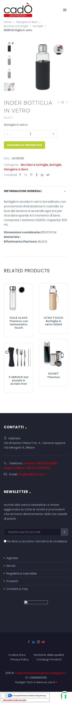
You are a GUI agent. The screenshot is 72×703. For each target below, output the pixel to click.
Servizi (10, 566)
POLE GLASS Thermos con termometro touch (18, 323)
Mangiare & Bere (26, 22)
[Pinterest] (31, 175)
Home (8, 22)
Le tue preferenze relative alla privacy (29, 695)
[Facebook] (20, 175)
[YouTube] (43, 641)
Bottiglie (38, 26)
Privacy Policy (20, 659)
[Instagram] (38, 641)
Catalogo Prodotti (49, 659)
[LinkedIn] (42, 175)
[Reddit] (48, 175)
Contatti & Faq (17, 589)
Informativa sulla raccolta (14, 700)
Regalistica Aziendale (21, 573)
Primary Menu (64, 10)
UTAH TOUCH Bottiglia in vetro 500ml (53, 321)
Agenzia (12, 558)
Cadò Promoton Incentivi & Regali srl (40, 673)
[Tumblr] (37, 175)
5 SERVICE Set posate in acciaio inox (18, 380)
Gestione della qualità (48, 655)
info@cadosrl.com (31, 474)
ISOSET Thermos (53, 375)
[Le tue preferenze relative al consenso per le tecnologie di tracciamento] (65, 696)
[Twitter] (25, 175)
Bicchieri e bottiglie (16, 26)
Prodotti (12, 581)
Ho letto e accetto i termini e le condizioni (37, 541)
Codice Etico (17, 655)
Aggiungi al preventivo (24, 145)
